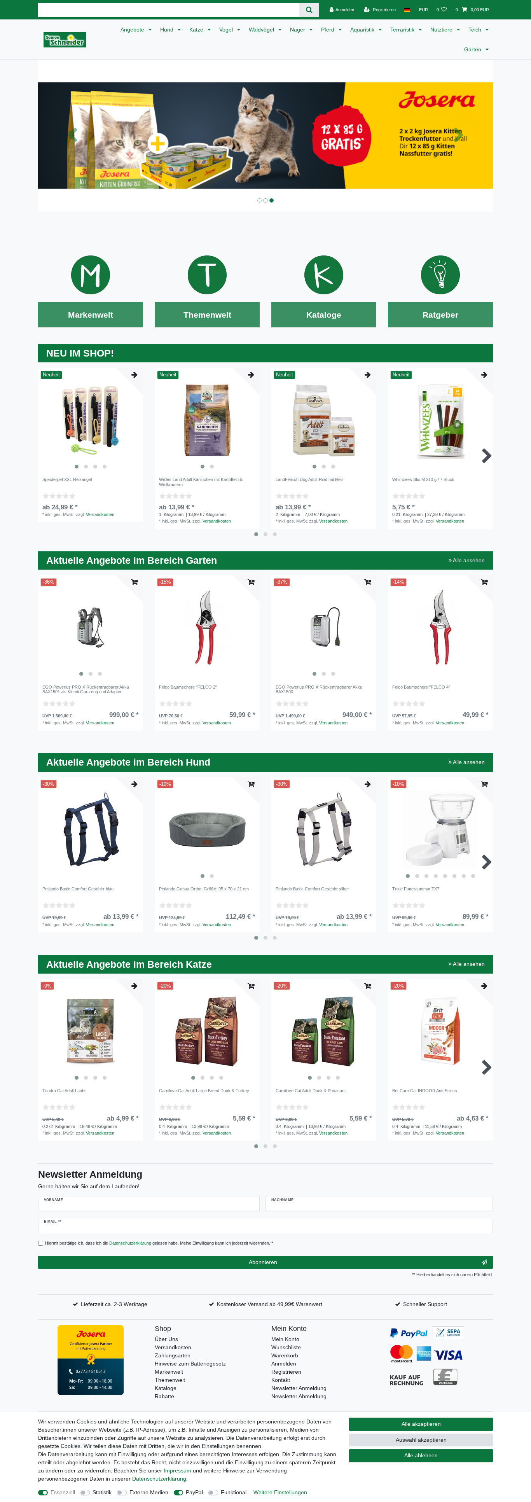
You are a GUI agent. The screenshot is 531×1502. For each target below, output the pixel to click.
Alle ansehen (468, 560)
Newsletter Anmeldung (299, 1388)
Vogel (226, 29)
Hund (167, 29)
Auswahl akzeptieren (421, 1440)
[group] (90, 420)
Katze (197, 29)
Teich (475, 29)
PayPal (194, 1492)
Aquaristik (363, 29)
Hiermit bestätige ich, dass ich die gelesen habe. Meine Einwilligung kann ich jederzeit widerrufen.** (159, 1243)
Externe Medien (148, 1492)
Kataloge (165, 1388)
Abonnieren (263, 1262)
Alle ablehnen (421, 1455)
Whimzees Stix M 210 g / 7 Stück (423, 479)
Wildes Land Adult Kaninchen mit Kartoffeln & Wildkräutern (201, 481)
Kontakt (280, 1380)
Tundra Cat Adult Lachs (64, 1090)
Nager (298, 29)
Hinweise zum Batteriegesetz (190, 1363)
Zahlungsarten (172, 1355)
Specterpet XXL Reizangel (67, 479)
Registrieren (286, 1372)
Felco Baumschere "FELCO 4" (421, 687)
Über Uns (166, 1339)
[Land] (407, 9)
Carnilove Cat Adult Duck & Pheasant (311, 1090)
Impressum (177, 1470)
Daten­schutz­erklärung (159, 1479)
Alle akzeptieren (421, 1424)
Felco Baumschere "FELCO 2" (188, 687)
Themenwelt (170, 1380)
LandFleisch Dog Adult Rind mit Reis (310, 479)
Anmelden (283, 1363)
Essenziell (63, 1492)
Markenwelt (169, 1372)
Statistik (102, 1492)
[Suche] (309, 10)
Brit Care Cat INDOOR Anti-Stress (424, 1090)
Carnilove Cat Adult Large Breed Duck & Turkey (204, 1090)
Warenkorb (284, 1355)
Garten (473, 49)
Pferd (328, 29)
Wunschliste (286, 1347)
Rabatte (164, 1396)
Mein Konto (285, 1339)
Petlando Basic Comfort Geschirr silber (312, 889)
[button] (72, 136)
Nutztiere (442, 29)
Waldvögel (262, 29)
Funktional (233, 1492)
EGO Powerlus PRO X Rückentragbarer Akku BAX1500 (319, 689)
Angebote (133, 29)
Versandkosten (100, 514)
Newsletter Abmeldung (299, 1396)
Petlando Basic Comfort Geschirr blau (78, 889)
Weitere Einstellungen (280, 1492)
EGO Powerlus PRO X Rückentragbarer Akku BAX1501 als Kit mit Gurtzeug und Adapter (85, 689)
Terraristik (403, 29)
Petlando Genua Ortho (204, 889)
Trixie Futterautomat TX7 (415, 889)
